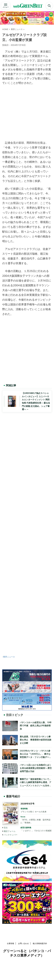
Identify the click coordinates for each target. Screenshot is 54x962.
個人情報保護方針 (40, 943)
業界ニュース (9, 657)
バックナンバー (10, 835)
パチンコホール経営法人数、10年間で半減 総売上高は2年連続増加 (36, 725)
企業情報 (10, 943)
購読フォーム (9, 831)
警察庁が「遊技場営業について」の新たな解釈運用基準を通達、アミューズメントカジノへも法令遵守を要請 (35, 782)
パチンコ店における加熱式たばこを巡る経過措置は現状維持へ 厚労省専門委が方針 (36, 768)
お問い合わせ (23, 943)
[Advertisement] (27, 112)
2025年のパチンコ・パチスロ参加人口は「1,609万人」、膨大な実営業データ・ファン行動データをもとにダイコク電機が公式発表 (35, 754)
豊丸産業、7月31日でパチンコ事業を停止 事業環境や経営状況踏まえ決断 (35, 739)
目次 (6, 828)
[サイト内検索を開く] (49, 5)
